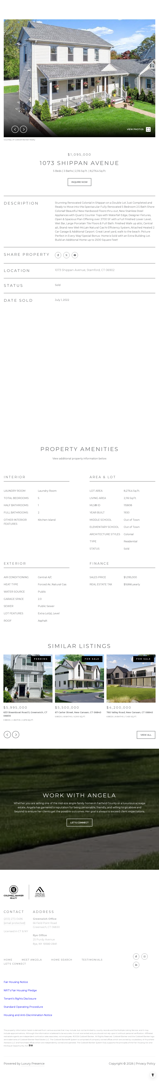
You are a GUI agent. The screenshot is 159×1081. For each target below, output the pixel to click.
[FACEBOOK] (136, 956)
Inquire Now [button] (79, 182)
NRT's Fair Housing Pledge (20, 990)
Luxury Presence (33, 1063)
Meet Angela (32, 959)
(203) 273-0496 (13, 918)
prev (15, 129)
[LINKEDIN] (136, 965)
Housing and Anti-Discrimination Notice (28, 1015)
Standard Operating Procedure (23, 1006)
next (23, 129)
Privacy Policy (145, 1063)
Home (8, 959)
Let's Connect (15, 964)
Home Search (61, 959)
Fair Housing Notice (16, 982)
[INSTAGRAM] (144, 956)
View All (146, 734)
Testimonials (92, 959)
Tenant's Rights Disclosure (20, 998)
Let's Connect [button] (79, 822)
